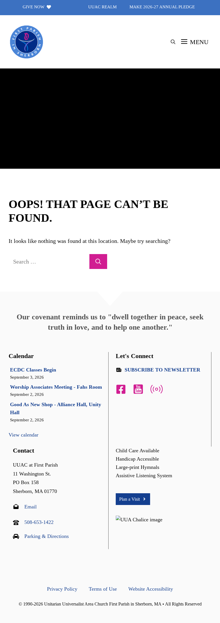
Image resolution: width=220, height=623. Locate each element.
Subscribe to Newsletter (162, 370)
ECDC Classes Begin (33, 370)
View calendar (23, 435)
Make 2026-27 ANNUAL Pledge (162, 7)
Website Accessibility (150, 589)
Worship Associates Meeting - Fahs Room (56, 387)
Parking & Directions (46, 536)
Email (30, 507)
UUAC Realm (102, 7)
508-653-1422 (39, 522)
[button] (173, 42)
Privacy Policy (62, 589)
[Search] (98, 261)
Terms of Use (103, 589)
